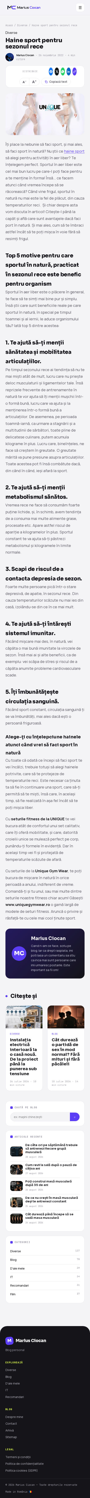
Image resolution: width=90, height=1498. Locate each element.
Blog (45, 1260)
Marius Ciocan (26, 1341)
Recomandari (45, 1285)
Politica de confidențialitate (24, 1464)
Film (45, 1294)
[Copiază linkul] (74, 71)
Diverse (22, 25)
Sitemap (11, 1437)
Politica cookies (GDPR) (21, 1470)
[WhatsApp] (63, 71)
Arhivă (9, 1430)
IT (45, 1277)
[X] (57, 71)
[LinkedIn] (69, 71)
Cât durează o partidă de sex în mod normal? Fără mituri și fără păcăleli (66, 1052)
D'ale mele (45, 1268)
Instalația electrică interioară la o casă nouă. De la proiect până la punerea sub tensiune (24, 1056)
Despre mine (14, 1417)
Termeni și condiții (18, 1457)
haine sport (74, 151)
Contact (11, 1423)
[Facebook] (51, 71)
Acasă (9, 25)
